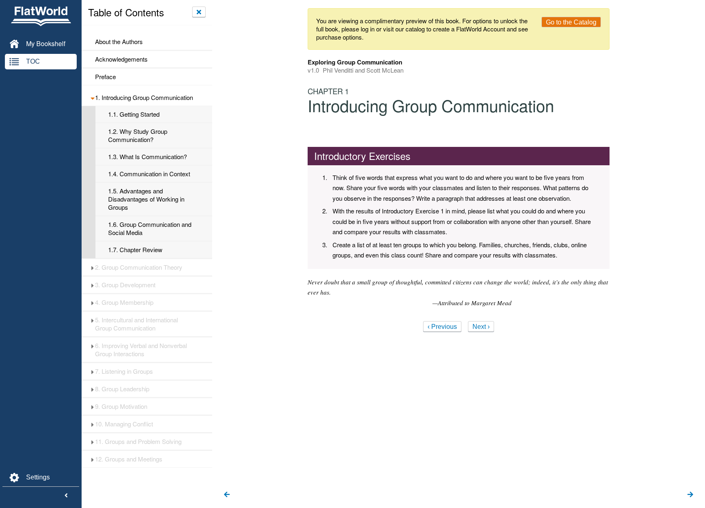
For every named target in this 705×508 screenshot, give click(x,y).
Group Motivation (121, 406)
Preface (105, 77)
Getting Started (134, 114)
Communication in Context (149, 174)
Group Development (125, 285)
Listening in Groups (124, 371)
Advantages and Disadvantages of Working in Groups (146, 199)
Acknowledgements (121, 59)
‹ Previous (442, 326)
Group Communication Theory (138, 267)
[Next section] (690, 495)
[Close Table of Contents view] (199, 12)
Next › (481, 326)
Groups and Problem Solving (138, 441)
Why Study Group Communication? (137, 135)
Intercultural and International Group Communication (136, 324)
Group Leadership (122, 389)
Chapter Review (135, 250)
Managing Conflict (124, 424)
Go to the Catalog (571, 22)
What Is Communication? (147, 157)
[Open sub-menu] (92, 97)
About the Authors (119, 42)
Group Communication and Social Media (149, 228)
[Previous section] (227, 495)
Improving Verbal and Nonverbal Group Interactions (141, 350)
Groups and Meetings (128, 459)
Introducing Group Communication (144, 97)
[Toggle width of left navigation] (66, 495)
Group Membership (124, 302)
